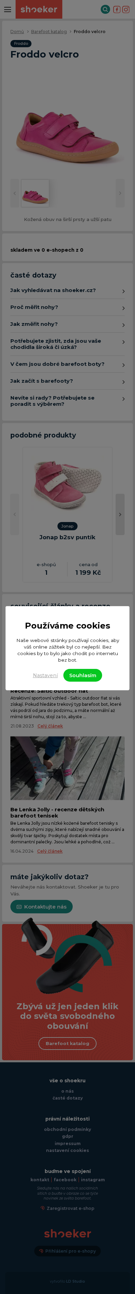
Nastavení (45, 675)
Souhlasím (82, 675)
